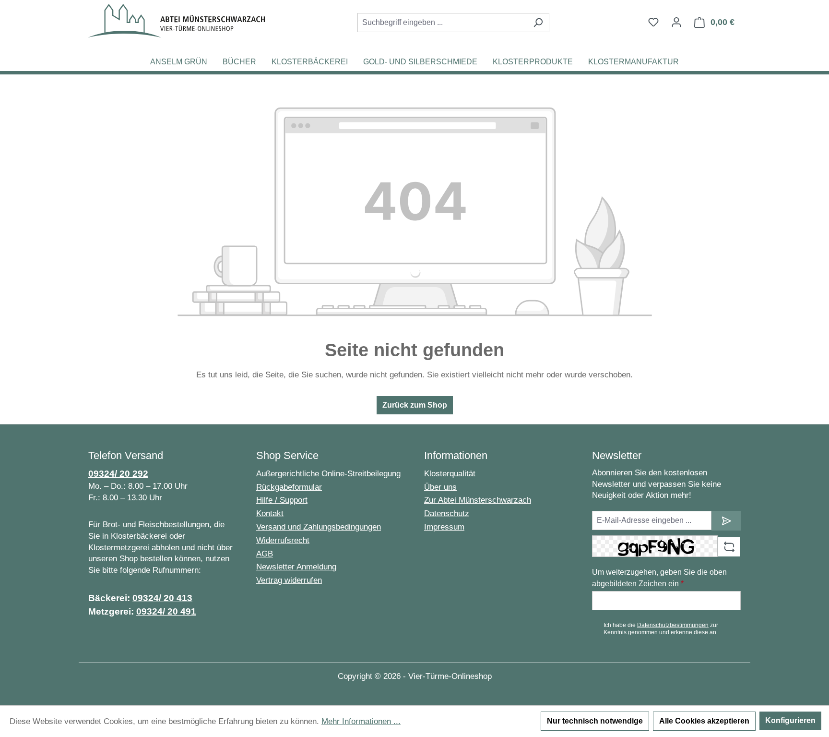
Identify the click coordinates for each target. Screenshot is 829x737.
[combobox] (442, 22)
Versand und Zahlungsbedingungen (318, 527)
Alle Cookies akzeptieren (704, 721)
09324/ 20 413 (162, 598)
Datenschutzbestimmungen (673, 625)
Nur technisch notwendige (595, 721)
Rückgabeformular (289, 487)
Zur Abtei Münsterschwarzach (477, 500)
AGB (264, 553)
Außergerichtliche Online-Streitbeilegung (328, 473)
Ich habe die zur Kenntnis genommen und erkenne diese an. (661, 628)
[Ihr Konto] (676, 22)
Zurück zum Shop (414, 405)
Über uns (440, 487)
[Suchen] (538, 22)
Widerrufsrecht (282, 540)
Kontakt (270, 513)
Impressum (444, 527)
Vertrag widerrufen (289, 580)
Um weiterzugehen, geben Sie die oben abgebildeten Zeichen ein (659, 578)
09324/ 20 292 (118, 474)
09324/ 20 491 (166, 611)
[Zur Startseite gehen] (176, 20)
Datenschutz (446, 513)
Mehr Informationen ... (361, 721)
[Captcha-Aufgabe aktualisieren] (729, 547)
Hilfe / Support (282, 500)
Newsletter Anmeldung (296, 566)
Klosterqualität (449, 473)
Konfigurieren (790, 720)
